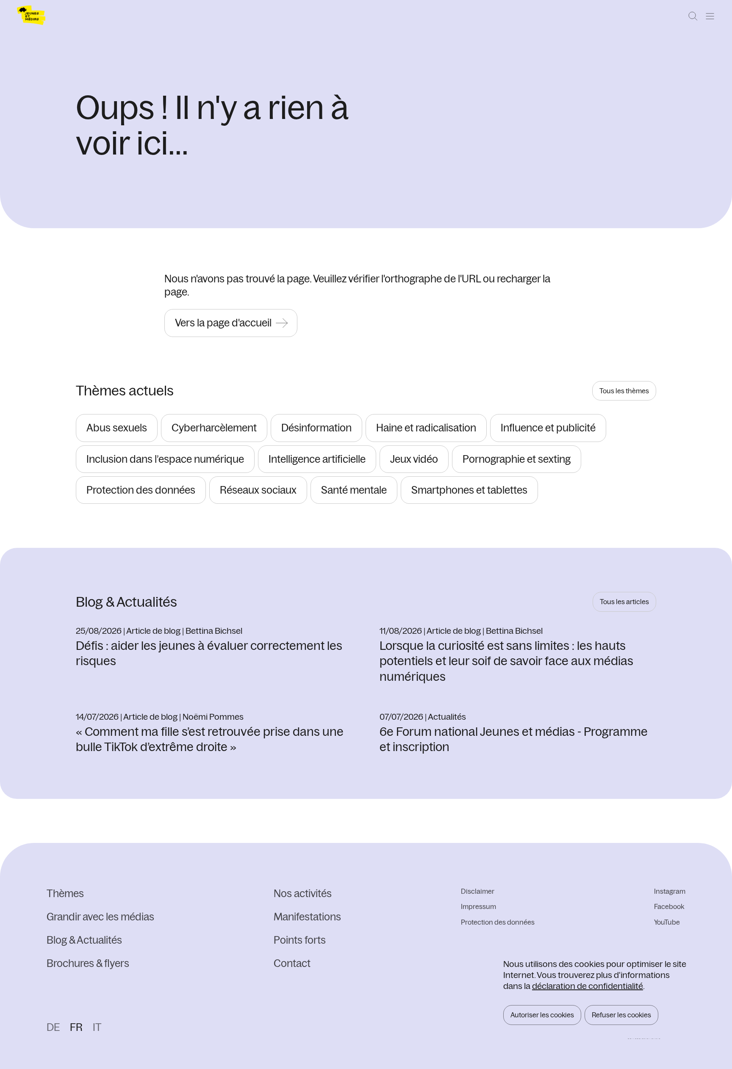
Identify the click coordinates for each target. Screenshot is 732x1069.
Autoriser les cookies (542, 1015)
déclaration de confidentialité (587, 986)
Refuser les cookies (621, 1015)
